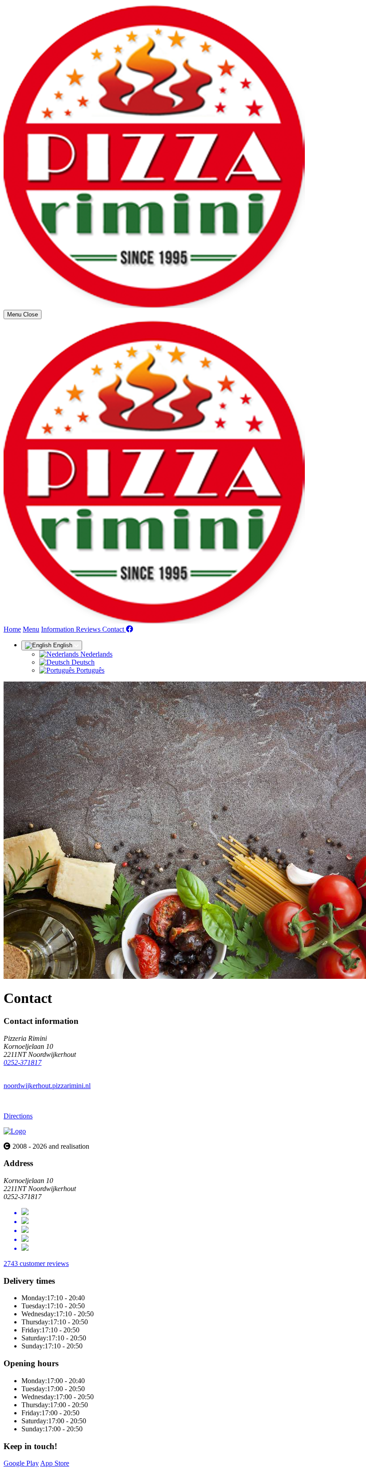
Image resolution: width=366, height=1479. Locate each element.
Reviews (89, 629)
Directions (18, 1116)
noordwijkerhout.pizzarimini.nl (47, 1085)
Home (12, 629)
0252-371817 (23, 1062)
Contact (114, 629)
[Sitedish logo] (15, 1131)
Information (58, 629)
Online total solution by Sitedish (49, 1471)
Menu (31, 629)
